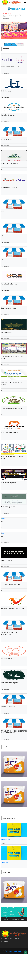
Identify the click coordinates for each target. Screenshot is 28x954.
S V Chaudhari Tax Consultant (11, 584)
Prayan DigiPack (6, 658)
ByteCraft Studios (7, 560)
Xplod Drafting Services (9, 284)
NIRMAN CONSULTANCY (9, 332)
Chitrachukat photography (9, 683)
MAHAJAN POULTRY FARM (10, 432)
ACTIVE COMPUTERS (8, 707)
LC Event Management (8, 483)
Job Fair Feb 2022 (5, 839)
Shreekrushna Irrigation (9, 187)
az (2, 521)
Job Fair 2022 (4, 862)
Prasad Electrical (6, 139)
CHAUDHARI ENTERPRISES (10, 163)
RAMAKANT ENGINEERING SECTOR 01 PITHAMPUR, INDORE (14, 732)
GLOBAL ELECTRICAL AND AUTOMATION (10, 633)
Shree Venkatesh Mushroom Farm (12, 408)
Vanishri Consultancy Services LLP (12, 608)
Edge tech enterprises (8, 308)
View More (3, 843)
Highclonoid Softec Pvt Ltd (10, 67)
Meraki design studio (8, 507)
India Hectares (6, 91)
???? (2, 211)
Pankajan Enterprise (8, 115)
